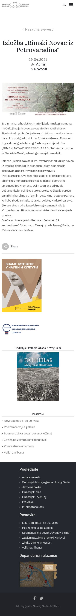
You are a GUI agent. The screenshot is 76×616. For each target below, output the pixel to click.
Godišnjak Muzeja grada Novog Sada (46, 482)
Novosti (40, 69)
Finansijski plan (31, 492)
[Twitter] (41, 598)
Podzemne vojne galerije (19, 427)
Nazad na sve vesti (39, 29)
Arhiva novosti (31, 477)
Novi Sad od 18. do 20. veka (21, 420)
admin (41, 64)
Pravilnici (27, 502)
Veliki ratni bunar (14, 452)
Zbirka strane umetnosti (19, 446)
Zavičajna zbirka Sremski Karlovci (25, 439)
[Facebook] (34, 598)
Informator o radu (33, 506)
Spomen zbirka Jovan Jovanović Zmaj (28, 433)
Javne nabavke (31, 487)
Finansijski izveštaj (34, 497)
